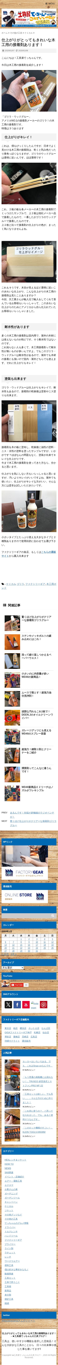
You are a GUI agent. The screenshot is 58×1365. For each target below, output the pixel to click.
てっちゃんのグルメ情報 (16, 1223)
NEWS (8, 1168)
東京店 (8, 1028)
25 (45, 948)
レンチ (8, 1257)
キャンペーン (11, 1202)
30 (29, 951)
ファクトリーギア (35, 584)
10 (37, 942)
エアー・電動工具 (13, 1181)
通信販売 (26, 1041)
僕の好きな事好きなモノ (16, 1269)
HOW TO (9, 1164)
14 (13, 945)
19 (52, 945)
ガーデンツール (12, 1198)
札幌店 (37, 1032)
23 (29, 948)
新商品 (8, 1290)
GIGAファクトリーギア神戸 (18, 1032)
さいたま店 (33, 1028)
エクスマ (9, 1185)
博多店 (8, 1036)
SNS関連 (9, 1172)
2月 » (14, 954)
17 (37, 945)
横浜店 (23, 1028)
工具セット (10, 1278)
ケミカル (11, 584)
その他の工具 (11, 1219)
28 (13, 951)
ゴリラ (20, 584)
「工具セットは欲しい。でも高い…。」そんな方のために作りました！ (38, 1098)
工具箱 (8, 1286)
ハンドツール (11, 1236)
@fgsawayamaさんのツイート (18, 1320)
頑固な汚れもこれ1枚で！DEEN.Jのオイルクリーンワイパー (37, 714)
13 (5, 945)
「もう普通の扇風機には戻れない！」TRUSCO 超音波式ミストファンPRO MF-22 (38, 1081)
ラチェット (10, 1252)
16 (29, 945)
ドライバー (10, 1227)
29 (21, 951)
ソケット (9, 1210)
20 (5, 948)
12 (52, 942)
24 (37, 948)
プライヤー (10, 1244)
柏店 (15, 1028)
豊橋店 (16, 1036)
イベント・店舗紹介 (14, 1176)
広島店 (34, 1036)
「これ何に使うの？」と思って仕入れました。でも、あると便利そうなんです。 (38, 1115)
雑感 (7, 1303)
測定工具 (9, 1299)
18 (45, 945)
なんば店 (45, 1028)
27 (5, 951)
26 (52, 948)
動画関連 (9, 1273)
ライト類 (9, 1248)
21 (13, 948)
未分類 (8, 1295)
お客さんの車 (11, 1189)
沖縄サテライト (12, 1041)
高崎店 (25, 1036)
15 (21, 945)
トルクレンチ (11, 1231)
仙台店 (46, 1032)
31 (37, 951)
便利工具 (9, 1265)
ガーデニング (11, 1193)
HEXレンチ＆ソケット (15, 1160)
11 (45, 942)
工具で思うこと (12, 1282)
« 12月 (5, 954)
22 (21, 948)
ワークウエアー (12, 1261)
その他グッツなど (13, 1214)
